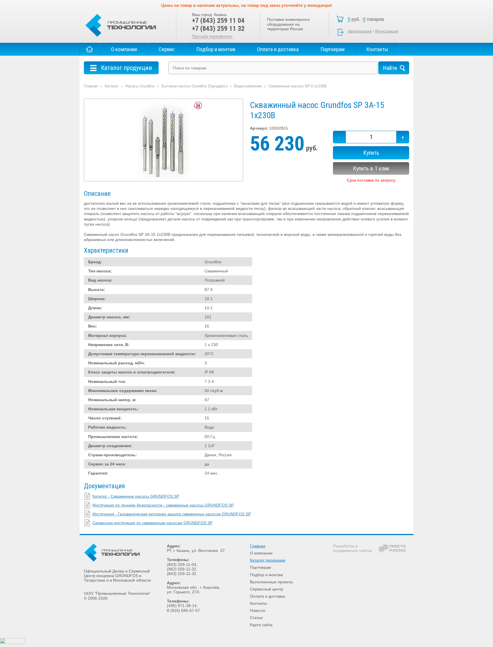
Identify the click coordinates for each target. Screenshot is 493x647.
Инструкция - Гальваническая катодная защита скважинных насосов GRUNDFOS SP (171, 514)
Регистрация (387, 31)
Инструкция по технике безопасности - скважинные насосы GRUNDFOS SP (163, 505)
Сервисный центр (266, 589)
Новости (257, 610)
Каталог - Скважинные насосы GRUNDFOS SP (135, 496)
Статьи (256, 617)
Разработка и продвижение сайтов (352, 548)
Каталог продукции (267, 560)
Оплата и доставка (278, 49)
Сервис (167, 49)
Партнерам (332, 49)
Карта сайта (261, 624)
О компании (124, 49)
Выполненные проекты (271, 582)
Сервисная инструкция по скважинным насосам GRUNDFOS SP (152, 523)
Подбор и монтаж (215, 49)
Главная (90, 49)
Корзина (367, 19)
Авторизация (360, 31)
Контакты (377, 49)
